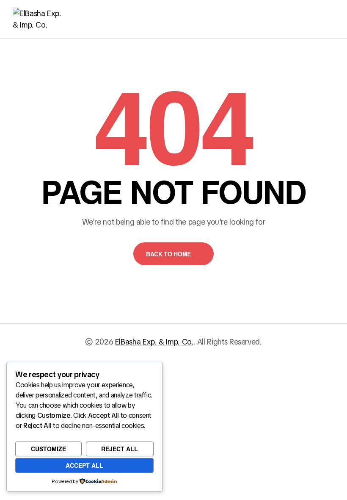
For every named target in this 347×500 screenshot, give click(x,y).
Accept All (84, 465)
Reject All (119, 448)
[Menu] (329, 19)
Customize (48, 448)
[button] (173, 253)
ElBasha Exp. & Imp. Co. (154, 342)
